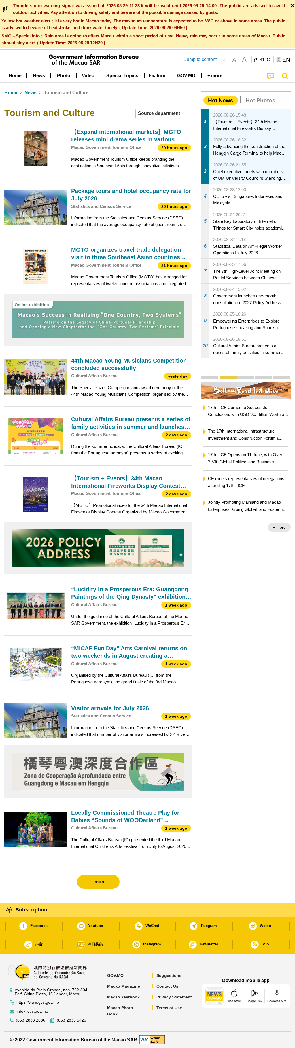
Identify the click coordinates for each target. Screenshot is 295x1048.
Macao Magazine (123, 986)
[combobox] (164, 113)
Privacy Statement (174, 997)
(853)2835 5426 (71, 1020)
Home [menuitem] (15, 75)
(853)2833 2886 (30, 1020)
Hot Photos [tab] (260, 100)
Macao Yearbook (123, 997)
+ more (279, 527)
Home (10, 92)
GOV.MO (115, 975)
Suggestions (168, 975)
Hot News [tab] (220, 100)
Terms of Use (169, 1007)
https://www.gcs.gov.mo (37, 1002)
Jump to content (200, 59)
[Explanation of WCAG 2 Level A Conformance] (152, 1039)
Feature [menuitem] (157, 75)
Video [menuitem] (88, 75)
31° (265, 60)
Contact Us (167, 986)
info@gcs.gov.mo (32, 1011)
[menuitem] (39, 75)
